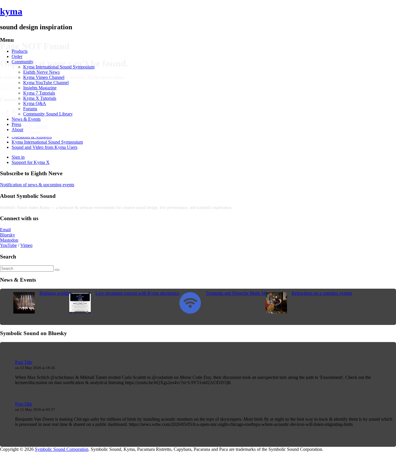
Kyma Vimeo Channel (43, 77)
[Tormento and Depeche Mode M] (190, 312)
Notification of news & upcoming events (37, 184)
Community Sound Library (48, 113)
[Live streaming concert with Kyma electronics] (80, 312)
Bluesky (7, 234)
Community (22, 61)
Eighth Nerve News (41, 72)
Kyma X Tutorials (39, 98)
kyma (11, 11)
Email (5, 229)
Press (16, 124)
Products (20, 51)
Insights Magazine (40, 87)
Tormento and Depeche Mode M (236, 293)
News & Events (26, 119)
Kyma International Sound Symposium (59, 66)
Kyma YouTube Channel (46, 82)
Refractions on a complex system (322, 293)
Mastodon (9, 240)
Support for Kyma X (31, 162)
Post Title (23, 362)
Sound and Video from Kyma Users (44, 147)
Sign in (18, 157)
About (17, 129)
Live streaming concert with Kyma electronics (137, 293)
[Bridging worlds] (24, 312)
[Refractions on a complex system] (276, 312)
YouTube (8, 245)
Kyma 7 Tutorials (39, 93)
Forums (30, 108)
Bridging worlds (54, 293)
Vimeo (26, 245)
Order (17, 56)
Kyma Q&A (34, 103)
